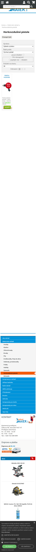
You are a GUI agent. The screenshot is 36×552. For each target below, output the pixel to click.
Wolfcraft (5, 408)
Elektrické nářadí (8, 341)
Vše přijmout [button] (9, 546)
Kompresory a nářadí (9, 379)
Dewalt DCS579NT (18, 483)
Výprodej (5, 412)
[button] (18, 542)
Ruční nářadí (6, 386)
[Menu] (2, 2)
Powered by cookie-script (8, 550)
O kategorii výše (6, 37)
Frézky (6, 364)
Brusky (6, 353)
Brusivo (4, 395)
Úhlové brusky (8, 350)
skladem (24, 60)
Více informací (6, 532)
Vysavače (6, 370)
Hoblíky (6, 367)
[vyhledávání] (28, 3)
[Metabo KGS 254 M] (18, 470)
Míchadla (6, 376)
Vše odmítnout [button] (25, 546)
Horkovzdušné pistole (11, 373)
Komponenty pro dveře (9, 402)
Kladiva (6, 347)
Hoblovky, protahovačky (11, 362)
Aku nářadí (5, 338)
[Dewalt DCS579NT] (18, 490)
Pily (5, 356)
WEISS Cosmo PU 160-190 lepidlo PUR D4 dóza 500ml (18, 505)
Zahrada (5, 399)
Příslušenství (6, 392)
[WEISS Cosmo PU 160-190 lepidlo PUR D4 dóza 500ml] (18, 513)
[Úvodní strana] (7, 3)
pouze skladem (17, 55)
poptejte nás (15, 60)
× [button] (34, 522)
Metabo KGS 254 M (18, 463)
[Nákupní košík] (33, 3)
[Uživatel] (24, 3)
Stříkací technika (7, 382)
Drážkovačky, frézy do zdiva (12, 359)
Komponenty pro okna (9, 405)
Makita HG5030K (7, 76)
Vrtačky (6, 344)
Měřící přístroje (7, 389)
